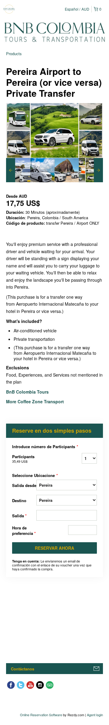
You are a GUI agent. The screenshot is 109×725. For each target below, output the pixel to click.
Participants (23, 459)
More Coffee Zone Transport (35, 401)
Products (14, 53)
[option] (18, 170)
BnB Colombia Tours (28, 392)
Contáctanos (22, 669)
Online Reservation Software (41, 714)
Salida (19, 516)
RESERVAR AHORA (54, 548)
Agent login (95, 714)
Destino (19, 500)
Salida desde (24, 485)
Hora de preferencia (24, 530)
